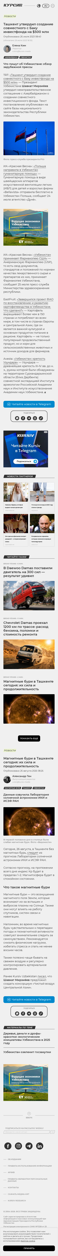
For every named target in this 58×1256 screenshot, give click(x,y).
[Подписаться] (52, 1132)
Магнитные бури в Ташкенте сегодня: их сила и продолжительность (28, 685)
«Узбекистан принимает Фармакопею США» (27, 256)
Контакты (13, 1188)
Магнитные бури (12, 788)
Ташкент (27, 788)
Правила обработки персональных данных (27, 1180)
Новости (10, 16)
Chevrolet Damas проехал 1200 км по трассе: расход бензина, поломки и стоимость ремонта (25, 628)
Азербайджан (11, 57)
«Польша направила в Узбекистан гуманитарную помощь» (24, 170)
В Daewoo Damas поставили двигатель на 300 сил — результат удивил (27, 572)
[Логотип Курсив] (12, 5)
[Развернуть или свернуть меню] (53, 6)
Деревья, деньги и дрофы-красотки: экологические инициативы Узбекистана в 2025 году (26, 1038)
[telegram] (29, 1145)
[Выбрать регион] (39, 6)
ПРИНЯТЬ (29, 1248)
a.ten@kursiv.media (21, 782)
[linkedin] (39, 1145)
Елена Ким (19, 45)
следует (32, 852)
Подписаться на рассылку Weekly (24, 1128)
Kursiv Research (17, 1201)
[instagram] (18, 1145)
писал (42, 976)
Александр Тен (21, 776)
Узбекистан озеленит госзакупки (27, 1052)
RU (45, 6)
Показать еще (29, 738)
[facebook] (7, 1145)
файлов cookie (28, 1241)
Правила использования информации (30, 1166)
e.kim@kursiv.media (21, 51)
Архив (11, 1172)
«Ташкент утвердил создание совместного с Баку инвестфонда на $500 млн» (28, 78)
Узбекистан (25, 57)
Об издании (14, 1159)
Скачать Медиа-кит (18, 1194)
